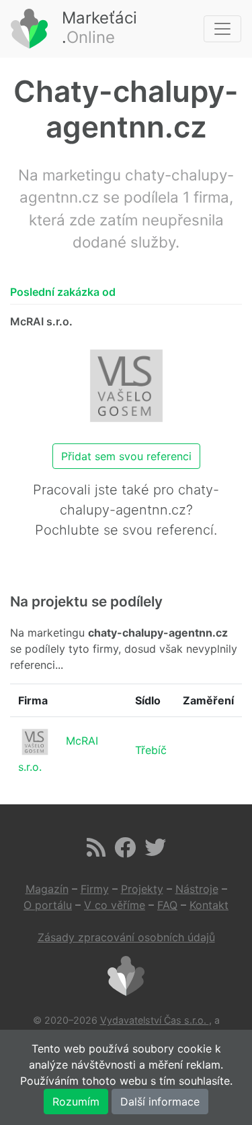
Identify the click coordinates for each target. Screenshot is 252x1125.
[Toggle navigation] (222, 28)
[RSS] (96, 851)
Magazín (47, 889)
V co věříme (114, 905)
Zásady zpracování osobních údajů (126, 937)
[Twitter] (155, 851)
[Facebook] (125, 851)
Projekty (142, 889)
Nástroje (196, 889)
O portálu (48, 905)
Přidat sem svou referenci (126, 456)
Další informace (160, 1101)
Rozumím (75, 1101)
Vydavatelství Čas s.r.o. (154, 1020)
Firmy (95, 889)
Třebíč (151, 750)
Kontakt (209, 905)
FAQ (167, 905)
